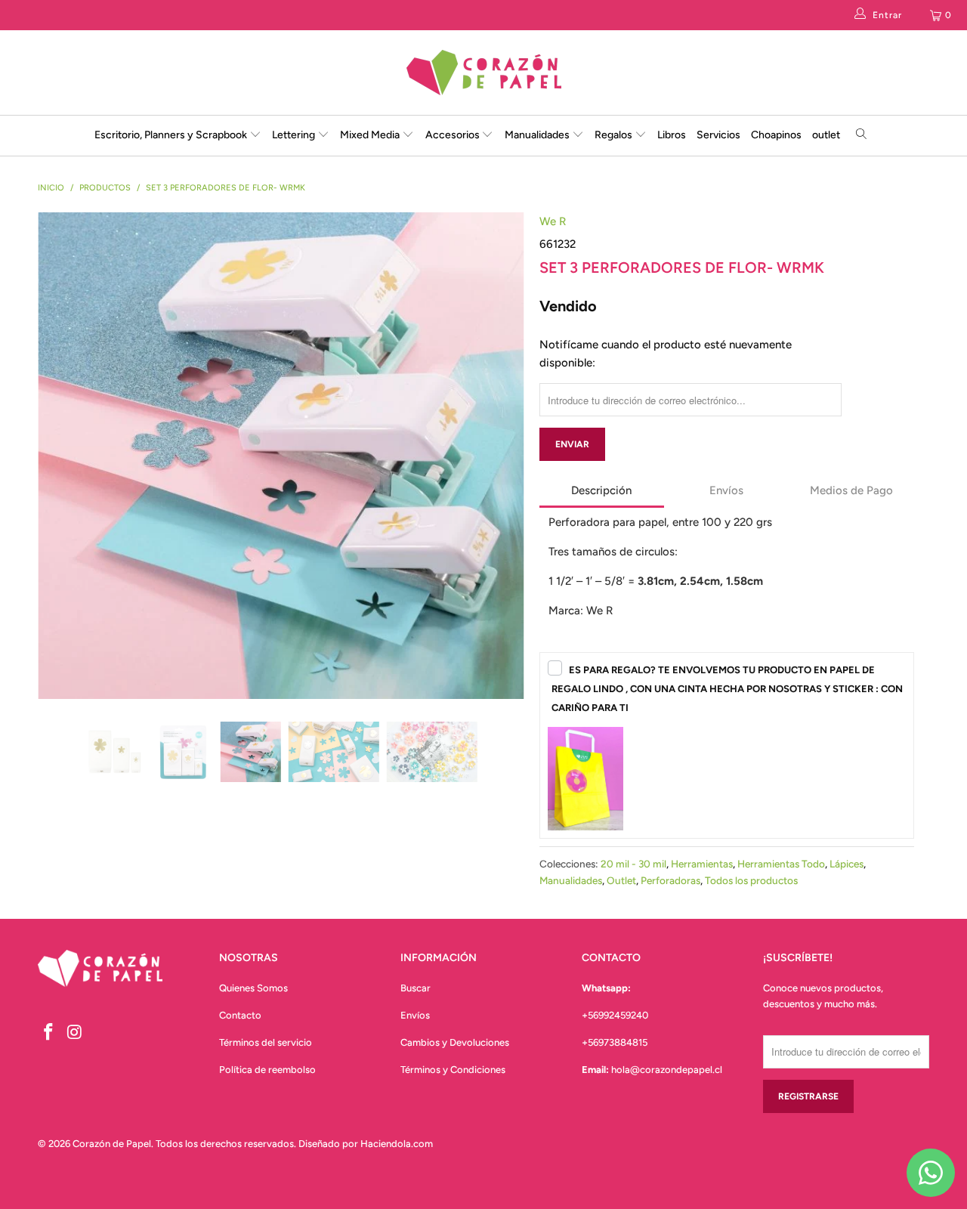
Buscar (415, 988)
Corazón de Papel (112, 1143)
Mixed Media (371, 134)
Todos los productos (751, 880)
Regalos (615, 134)
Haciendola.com (396, 1143)
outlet (826, 134)
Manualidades (538, 134)
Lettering (294, 134)
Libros (671, 134)
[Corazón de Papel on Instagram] (75, 1033)
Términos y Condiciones (452, 1069)
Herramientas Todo (781, 864)
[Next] (498, 374)
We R (552, 221)
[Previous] (64, 374)
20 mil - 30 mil (633, 864)
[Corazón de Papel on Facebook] (49, 1033)
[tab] (601, 492)
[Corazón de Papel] (483, 72)
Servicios (718, 134)
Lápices (847, 864)
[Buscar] (861, 135)
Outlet (621, 880)
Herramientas (702, 864)
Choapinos (776, 134)
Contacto (240, 1015)
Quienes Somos (253, 988)
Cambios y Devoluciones (454, 1042)
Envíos (415, 1015)
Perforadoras (670, 880)
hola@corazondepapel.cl (666, 1069)
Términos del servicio (265, 1042)
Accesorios (453, 134)
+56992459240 (615, 1015)
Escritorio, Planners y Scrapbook (170, 134)
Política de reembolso (267, 1069)
